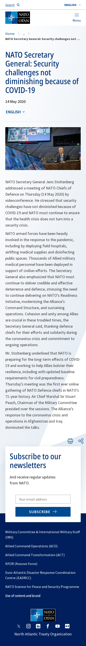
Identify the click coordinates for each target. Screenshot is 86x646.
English (13, 111)
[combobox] (72, 5)
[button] (72, 5)
